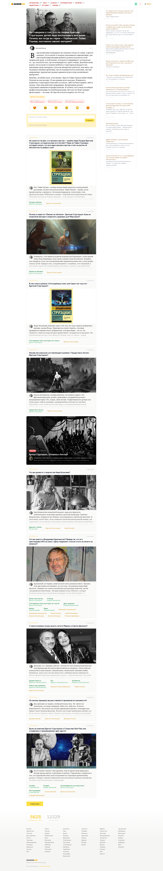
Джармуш (121, 842)
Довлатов (85, 835)
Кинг (101, 851)
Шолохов (66, 829)
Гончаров (29, 844)
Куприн (47, 833)
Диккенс (103, 842)
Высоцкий (66, 856)
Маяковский (49, 835)
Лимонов (84, 833)
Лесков (47, 831)
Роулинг (102, 849)
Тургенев (29, 840)
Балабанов (121, 831)
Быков (84, 844)
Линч (119, 844)
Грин (64, 831)
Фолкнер (103, 833)
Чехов (47, 829)
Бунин (65, 833)
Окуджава (66, 854)
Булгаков (48, 840)
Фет (27, 851)
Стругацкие (67, 840)
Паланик (102, 847)
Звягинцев (121, 833)
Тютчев (28, 849)
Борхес (102, 844)
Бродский (66, 838)
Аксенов (66, 851)
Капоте (102, 854)
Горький (47, 851)
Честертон (103, 838)
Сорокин (84, 829)
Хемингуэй (103, 831)
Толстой (29, 833)
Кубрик (120, 838)
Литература (33, 137)
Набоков (48, 844)
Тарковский (122, 829)
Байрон (102, 829)
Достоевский (30, 835)
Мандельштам (49, 842)
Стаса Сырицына (44, 866)
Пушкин (28, 829)
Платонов (48, 849)
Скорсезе (121, 840)
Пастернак (66, 842)
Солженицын (67, 844)
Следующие (34, 804)
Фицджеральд (105, 835)
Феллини (121, 847)
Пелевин (84, 831)
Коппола (121, 835)
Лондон (102, 840)
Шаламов (66, 847)
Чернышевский (31, 842)
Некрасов (29, 847)
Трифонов (66, 849)
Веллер (84, 842)
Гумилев (47, 847)
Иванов (84, 840)
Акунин (84, 838)
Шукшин (65, 835)
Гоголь (28, 838)
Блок (46, 838)
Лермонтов (30, 831)
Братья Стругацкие (37, 97)
